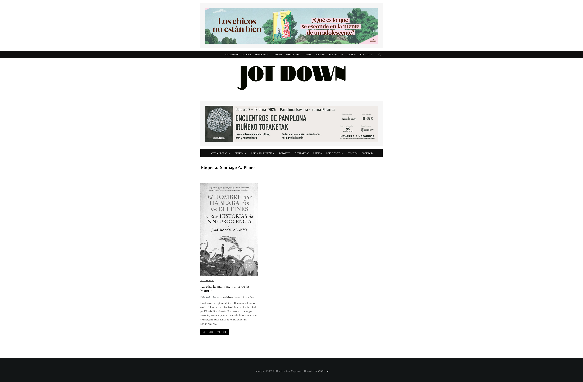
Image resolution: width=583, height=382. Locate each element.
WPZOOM (323, 370)
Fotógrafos (293, 54)
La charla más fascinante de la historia (224, 288)
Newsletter (366, 54)
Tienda (307, 54)
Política (353, 153)
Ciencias (207, 280)
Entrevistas (302, 153)
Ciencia (239, 153)
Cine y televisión (261, 153)
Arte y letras (218, 153)
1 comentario (248, 296)
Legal (350, 54)
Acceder (247, 54)
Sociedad (367, 153)
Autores (278, 54)
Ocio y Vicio (333, 153)
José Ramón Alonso (231, 296)
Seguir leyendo (214, 331)
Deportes (284, 153)
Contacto (334, 54)
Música (317, 153)
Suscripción (232, 54)
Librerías (320, 54)
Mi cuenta (261, 54)
